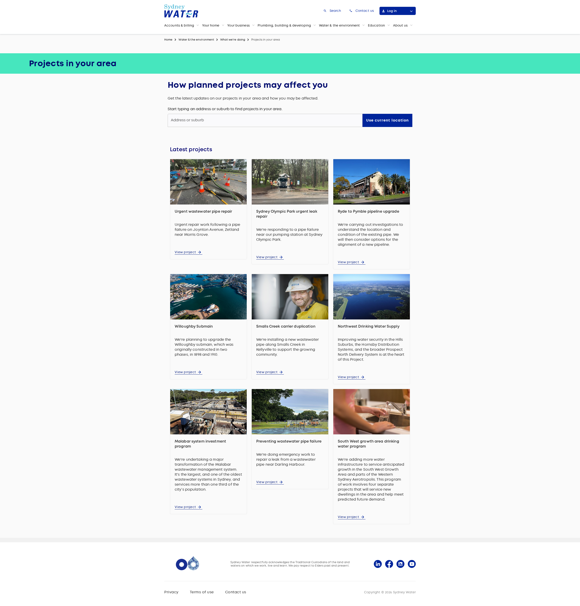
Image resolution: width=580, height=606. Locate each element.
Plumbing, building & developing (284, 25)
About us (400, 25)
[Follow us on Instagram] (400, 564)
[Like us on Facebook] (389, 564)
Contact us (235, 592)
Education (376, 25)
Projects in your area (265, 39)
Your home (210, 25)
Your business (238, 25)
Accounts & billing (179, 25)
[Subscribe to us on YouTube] (412, 564)
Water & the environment (339, 25)
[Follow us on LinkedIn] (378, 564)
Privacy (171, 592)
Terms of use (202, 592)
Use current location (387, 120)
